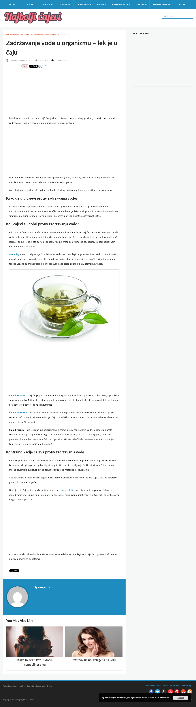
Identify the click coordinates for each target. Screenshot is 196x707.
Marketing (186, 685)
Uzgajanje (141, 4)
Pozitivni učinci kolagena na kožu (94, 660)
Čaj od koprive (17, 395)
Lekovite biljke (121, 4)
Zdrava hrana (83, 4)
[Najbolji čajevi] (33, 23)
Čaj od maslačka (18, 412)
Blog (182, 4)
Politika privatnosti (171, 685)
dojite (71, 490)
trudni (64, 490)
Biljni (12, 4)
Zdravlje (65, 4)
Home (20, 34)
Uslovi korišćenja (152, 685)
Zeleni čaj (47, 4)
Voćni (29, 4)
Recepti (101, 4)
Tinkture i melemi (161, 4)
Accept (180, 697)
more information (162, 697)
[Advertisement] (64, 90)
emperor (45, 60)
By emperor (42, 587)
